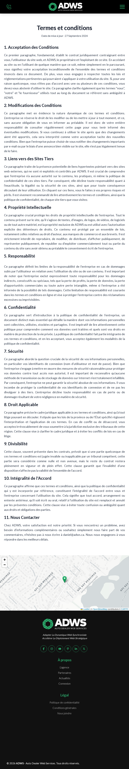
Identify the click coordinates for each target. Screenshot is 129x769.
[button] (64, 579)
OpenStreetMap (100, 609)
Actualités (64, 678)
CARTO (124, 609)
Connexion (64, 683)
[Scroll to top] (116, 757)
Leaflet (86, 609)
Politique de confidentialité (64, 702)
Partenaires (64, 672)
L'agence (64, 667)
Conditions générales (64, 707)
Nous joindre (64, 713)
